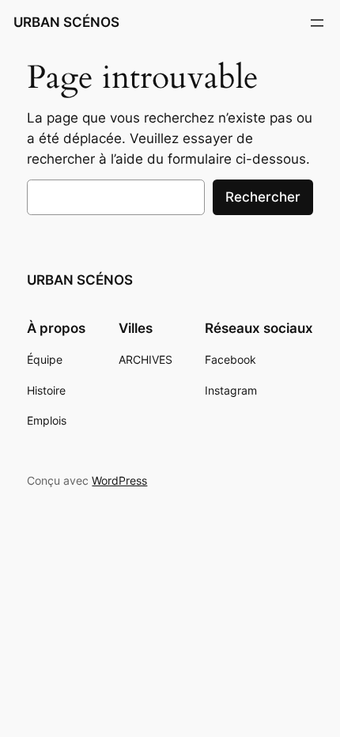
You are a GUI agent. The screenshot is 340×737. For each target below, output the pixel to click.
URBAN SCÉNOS (66, 22)
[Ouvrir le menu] (317, 22)
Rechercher (262, 197)
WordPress (119, 480)
